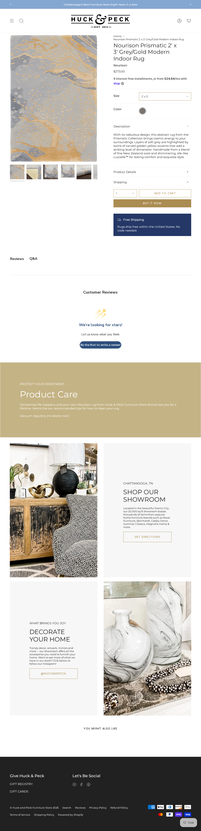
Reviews (80, 807)
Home (117, 36)
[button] (21, 21)
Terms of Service (20, 814)
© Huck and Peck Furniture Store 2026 (34, 807)
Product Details (124, 172)
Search (66, 807)
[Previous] (11, 4)
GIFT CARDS (19, 791)
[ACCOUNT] (179, 21)
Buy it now (152, 203)
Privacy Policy (98, 807)
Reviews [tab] (17, 258)
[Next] (190, 4)
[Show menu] (12, 21)
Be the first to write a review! (100, 345)
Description (121, 126)
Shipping (120, 182)
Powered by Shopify (70, 814)
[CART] (188, 21)
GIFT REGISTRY (21, 784)
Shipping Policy (44, 814)
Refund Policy (119, 807)
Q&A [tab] (33, 258)
